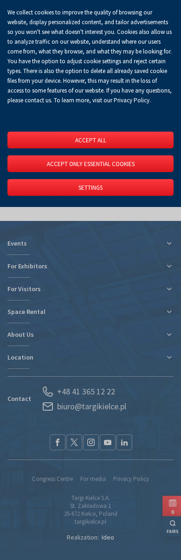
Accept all (90, 140)
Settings (90, 188)
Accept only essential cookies (91, 164)
